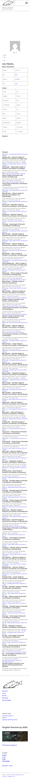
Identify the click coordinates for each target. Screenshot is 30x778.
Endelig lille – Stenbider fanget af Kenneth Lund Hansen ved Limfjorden (14, 422)
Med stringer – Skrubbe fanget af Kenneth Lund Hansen (13, 282)
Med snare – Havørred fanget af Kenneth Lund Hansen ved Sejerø (13, 413)
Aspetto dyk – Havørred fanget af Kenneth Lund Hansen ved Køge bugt (14, 158)
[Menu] (26, 3)
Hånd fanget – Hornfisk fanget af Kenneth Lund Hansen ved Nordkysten (15, 520)
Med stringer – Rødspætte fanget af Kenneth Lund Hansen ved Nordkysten (15, 374)
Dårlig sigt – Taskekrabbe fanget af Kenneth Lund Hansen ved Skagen (13, 167)
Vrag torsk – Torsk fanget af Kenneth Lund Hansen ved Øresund (14, 432)
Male (16, 74)
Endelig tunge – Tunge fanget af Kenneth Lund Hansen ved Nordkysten (15, 577)
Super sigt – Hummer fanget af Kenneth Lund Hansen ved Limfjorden (14, 403)
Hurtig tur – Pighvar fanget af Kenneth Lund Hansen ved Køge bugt (15, 548)
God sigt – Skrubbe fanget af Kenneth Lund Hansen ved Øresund (14, 607)
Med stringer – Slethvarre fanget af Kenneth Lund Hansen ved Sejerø (13, 292)
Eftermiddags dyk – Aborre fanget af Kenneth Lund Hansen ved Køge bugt (14, 264)
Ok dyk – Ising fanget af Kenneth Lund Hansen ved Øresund (13, 636)
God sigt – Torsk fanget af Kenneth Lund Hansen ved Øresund (13, 616)
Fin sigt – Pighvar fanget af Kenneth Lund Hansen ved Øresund (14, 597)
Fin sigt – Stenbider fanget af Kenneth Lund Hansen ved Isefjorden (14, 587)
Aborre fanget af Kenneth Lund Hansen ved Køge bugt (12, 176)
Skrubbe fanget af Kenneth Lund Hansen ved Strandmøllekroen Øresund (13, 664)
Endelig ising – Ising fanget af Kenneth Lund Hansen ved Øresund (14, 471)
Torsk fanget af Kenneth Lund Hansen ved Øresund (14, 184)
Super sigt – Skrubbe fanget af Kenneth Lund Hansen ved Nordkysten (15, 510)
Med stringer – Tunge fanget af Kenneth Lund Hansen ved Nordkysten (15, 344)
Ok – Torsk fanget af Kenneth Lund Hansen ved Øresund (13, 654)
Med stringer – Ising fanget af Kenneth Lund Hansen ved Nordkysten (15, 364)
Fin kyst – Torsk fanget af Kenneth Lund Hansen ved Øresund (13, 538)
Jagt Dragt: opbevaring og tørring (9, 719)
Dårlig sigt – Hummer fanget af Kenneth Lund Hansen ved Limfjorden (14, 215)
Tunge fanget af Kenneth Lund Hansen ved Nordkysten (15, 528)
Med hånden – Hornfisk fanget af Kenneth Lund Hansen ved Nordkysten (15, 354)
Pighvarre (4, 717)
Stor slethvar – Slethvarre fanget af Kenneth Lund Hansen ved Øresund (14, 558)
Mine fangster (5, 698)
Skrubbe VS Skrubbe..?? (7, 715)
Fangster (4, 755)
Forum (3, 757)
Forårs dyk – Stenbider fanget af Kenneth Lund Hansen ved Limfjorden (14, 205)
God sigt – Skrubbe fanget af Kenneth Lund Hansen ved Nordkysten (14, 481)
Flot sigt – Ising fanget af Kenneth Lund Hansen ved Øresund (13, 225)
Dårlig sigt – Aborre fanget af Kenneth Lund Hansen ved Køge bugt (14, 274)
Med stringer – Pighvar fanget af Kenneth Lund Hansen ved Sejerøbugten (13, 194)
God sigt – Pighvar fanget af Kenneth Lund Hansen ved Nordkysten (14, 501)
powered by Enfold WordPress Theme (17, 774)
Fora (4, 57)
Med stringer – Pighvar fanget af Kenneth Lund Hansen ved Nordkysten (15, 244)
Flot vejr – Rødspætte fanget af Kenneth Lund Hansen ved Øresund (14, 462)
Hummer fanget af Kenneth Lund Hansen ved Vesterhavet (13, 316)
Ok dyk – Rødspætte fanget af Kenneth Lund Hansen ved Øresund (14, 626)
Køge (16, 83)
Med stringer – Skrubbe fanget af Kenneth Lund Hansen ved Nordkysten (15, 234)
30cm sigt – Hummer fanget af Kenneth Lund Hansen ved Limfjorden (14, 452)
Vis (4, 60)
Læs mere (24, 162)
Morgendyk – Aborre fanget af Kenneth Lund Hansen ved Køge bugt (14, 254)
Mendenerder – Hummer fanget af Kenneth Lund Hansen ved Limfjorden (14, 568)
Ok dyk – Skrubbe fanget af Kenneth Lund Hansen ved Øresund (14, 646)
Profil (5, 55)
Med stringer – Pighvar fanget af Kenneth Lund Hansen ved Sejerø (13, 326)
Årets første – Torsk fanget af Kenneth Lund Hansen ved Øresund (15, 442)
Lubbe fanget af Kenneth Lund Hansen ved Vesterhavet (15, 308)
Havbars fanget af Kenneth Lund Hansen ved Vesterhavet (13, 300)
